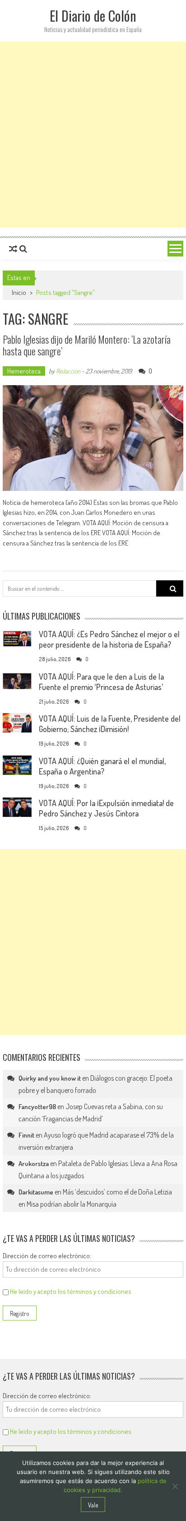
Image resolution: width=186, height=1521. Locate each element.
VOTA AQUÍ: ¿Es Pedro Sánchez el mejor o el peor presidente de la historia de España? (109, 639)
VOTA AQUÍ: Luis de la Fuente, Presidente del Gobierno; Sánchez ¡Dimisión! (110, 724)
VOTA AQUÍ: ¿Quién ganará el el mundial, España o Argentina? (102, 766)
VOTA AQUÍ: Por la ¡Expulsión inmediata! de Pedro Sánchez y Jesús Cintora (106, 808)
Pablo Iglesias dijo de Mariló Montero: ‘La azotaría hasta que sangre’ (87, 345)
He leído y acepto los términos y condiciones (70, 1291)
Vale (93, 1505)
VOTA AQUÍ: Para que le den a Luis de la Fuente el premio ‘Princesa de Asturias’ (101, 682)
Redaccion (68, 371)
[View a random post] (13, 249)
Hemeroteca (24, 371)
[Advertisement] (93, 135)
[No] (174, 1486)
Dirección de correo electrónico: (47, 1255)
